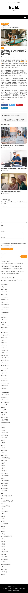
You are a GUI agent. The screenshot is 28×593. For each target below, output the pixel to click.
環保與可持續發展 (7, 496)
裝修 (3, 539)
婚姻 (3, 442)
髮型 (3, 574)
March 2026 (5, 297)
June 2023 (4, 373)
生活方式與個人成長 (7, 501)
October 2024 (5, 332)
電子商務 (4, 556)
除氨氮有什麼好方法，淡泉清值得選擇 (14, 120)
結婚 (3, 516)
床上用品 (4, 460)
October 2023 (5, 362)
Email (2, 231)
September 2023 (5, 365)
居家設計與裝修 (6, 458)
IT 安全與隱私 (6, 394)
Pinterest (20, 104)
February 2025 (5, 325)
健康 (2, 48)
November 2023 (5, 360)
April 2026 (4, 294)
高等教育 (4, 572)
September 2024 (5, 335)
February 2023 (5, 383)
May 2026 (4, 292)
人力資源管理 (5, 402)
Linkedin (5, 107)
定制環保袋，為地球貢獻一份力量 (13, 115)
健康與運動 (5, 420)
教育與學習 (5, 473)
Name (2, 225)
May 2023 (4, 375)
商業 (3, 430)
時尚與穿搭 (5, 488)
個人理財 (4, 412)
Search (3, 254)
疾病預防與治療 (6, 506)
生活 (3, 498)
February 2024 (5, 352)
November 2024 (5, 330)
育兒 (3, 529)
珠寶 (3, 493)
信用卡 (4, 410)
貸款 (3, 546)
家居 (3, 448)
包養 (3, 425)
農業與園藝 (5, 551)
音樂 (3, 561)
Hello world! (19, 280)
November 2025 (5, 307)
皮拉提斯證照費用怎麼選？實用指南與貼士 (13, 271)
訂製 (3, 544)
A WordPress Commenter (8, 280)
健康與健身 (5, 417)
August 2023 (5, 368)
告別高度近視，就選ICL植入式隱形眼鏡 (12, 145)
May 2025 (4, 322)
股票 (3, 526)
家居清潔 (4, 450)
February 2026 (5, 299)
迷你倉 (4, 554)
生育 (3, 503)
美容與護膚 (5, 524)
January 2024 (5, 355)
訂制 (3, 541)
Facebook (5, 104)
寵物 (3, 453)
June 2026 (4, 289)
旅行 (3, 478)
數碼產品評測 (5, 475)
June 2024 (4, 342)
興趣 (3, 534)
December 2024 (5, 327)
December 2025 (5, 304)
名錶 (3, 427)
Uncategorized (5, 399)
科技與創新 (5, 511)
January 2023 (5, 385)
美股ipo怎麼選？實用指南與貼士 (10, 273)
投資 (3, 468)
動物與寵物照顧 (6, 422)
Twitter (12, 104)
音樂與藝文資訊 (6, 564)
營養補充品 (5, 491)
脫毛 (3, 531)
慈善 (3, 465)
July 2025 (4, 317)
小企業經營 (5, 455)
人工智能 (4, 405)
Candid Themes (15, 590)
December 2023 (5, 357)
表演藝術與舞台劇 (7, 536)
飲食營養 (4, 569)
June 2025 (4, 319)
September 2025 (5, 312)
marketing (4, 397)
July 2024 (4, 340)
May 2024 (4, 345)
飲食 (3, 567)
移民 (3, 513)
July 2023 (4, 370)
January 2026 (5, 302)
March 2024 (5, 350)
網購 (3, 518)
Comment (3, 206)
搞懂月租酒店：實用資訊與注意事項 (11, 266)
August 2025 (5, 314)
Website (3, 237)
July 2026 (4, 287)
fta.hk (14, 7)
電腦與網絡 (5, 559)
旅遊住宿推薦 (5, 480)
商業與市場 (5, 435)
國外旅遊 (4, 437)
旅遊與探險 (5, 483)
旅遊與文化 (5, 486)
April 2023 (4, 378)
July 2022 (4, 388)
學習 (3, 445)
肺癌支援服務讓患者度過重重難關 (11, 192)
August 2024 (5, 337)
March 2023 (4, 380)
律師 (3, 463)
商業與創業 (5, 432)
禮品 (3, 508)
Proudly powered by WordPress (10, 588)
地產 (3, 440)
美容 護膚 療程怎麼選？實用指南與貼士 (12, 263)
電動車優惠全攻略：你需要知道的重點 (12, 268)
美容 (3, 521)
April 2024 (4, 347)
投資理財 (4, 470)
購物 (3, 549)
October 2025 (5, 309)
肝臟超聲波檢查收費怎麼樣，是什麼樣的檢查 (14, 168)
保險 (3, 407)
